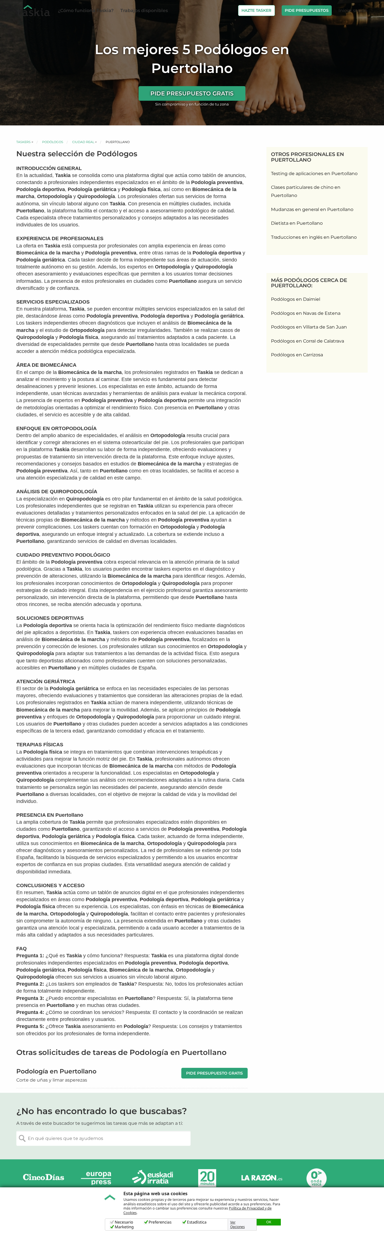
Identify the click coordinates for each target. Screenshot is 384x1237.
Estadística (197, 1222)
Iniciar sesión (352, 10)
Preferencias (160, 1222)
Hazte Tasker (256, 10)
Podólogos (52, 142)
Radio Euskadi (152, 1178)
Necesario (124, 1222)
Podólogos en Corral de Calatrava (307, 341)
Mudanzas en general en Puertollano (312, 209)
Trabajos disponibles (144, 10)
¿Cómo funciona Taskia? (86, 10)
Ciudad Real (83, 142)
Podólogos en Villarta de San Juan (309, 327)
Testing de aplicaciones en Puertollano (314, 173)
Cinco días (43, 1178)
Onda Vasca (316, 1178)
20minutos (207, 1178)
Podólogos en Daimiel (295, 299)
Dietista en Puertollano (297, 223)
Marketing (124, 1227)
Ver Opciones (237, 1224)
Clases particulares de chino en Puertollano (305, 191)
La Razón (261, 1178)
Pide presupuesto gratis (192, 93)
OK (268, 1221)
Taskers (23, 142)
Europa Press (98, 1178)
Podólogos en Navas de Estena (305, 313)
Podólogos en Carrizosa (297, 354)
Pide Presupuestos (307, 10)
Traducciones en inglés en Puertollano (314, 237)
